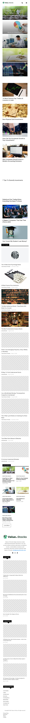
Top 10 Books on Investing (21, 60)
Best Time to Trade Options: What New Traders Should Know (13, 73)
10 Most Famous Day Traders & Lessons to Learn (13, 99)
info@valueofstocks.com (19, 550)
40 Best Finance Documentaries (10, 285)
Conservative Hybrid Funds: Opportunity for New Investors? (14, 45)
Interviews (5, 696)
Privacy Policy (5, 713)
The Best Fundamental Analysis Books (11, 329)
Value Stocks (5, 704)
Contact (4, 717)
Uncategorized (6, 703)
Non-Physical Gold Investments (13, 119)
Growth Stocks (6, 694)
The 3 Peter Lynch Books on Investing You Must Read (14, 416)
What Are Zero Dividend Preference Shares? (17, 32)
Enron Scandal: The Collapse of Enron (11, 614)
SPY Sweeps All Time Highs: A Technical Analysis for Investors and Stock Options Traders (14, 679)
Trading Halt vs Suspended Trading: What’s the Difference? (13, 576)
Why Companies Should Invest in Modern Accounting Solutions (13, 160)
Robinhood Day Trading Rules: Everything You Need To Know (12, 200)
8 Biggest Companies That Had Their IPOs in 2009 (14, 221)
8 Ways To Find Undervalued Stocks (11, 372)
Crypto (4, 692)
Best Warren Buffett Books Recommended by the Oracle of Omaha (15, 595)
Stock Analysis (6, 701)
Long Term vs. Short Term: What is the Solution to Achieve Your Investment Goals (14, 14)
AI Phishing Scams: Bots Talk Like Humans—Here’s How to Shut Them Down (14, 640)
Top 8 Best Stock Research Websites (11, 438)
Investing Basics (6, 476)
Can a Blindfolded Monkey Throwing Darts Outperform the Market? (13, 394)
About (4, 715)
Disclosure (5, 714)
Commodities (6, 690)
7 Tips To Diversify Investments (13, 180)
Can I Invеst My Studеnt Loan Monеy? (15, 241)
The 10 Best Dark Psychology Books (11, 264)
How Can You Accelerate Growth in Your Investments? (14, 139)
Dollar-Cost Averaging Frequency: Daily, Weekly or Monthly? (14, 350)
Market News (5, 699)
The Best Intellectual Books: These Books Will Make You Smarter (13, 307)
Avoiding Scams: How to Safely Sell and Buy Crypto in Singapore (14, 659)
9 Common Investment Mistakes (10, 459)
